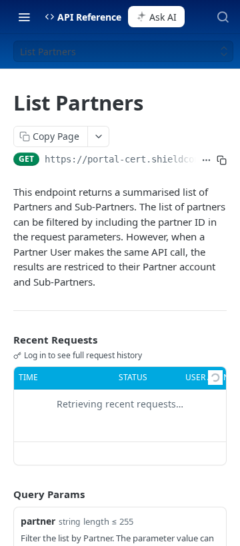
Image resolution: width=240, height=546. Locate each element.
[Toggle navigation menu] (24, 16)
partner (38, 521)
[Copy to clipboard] (222, 160)
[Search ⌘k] (222, 16)
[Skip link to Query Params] (4, 494)
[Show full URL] (206, 160)
